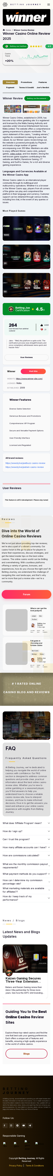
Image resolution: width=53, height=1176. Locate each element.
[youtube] (23, 1125)
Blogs (26, 1053)
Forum (26, 594)
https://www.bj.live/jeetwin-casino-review (25, 467)
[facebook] (5, 1125)
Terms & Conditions (35, 1165)
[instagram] (11, 1125)
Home (8, 30)
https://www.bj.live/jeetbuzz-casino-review (25, 463)
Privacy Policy (15, 1165)
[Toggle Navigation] (48, 4)
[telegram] (30, 1125)
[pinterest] (17, 1125)
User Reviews (26, 357)
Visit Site (33, 371)
